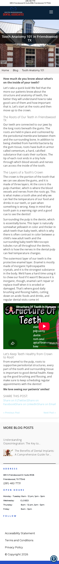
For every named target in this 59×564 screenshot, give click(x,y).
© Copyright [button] (16, 554)
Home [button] (5, 70)
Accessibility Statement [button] (20, 533)
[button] (46, 404)
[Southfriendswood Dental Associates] (8, 10)
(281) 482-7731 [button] (30, 1)
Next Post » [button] (50, 412)
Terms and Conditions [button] (19, 540)
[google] (12, 523)
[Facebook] (6, 523)
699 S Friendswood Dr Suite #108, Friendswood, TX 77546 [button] (30, 3)
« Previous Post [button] (11, 412)
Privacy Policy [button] (14, 547)
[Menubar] (50, 11)
